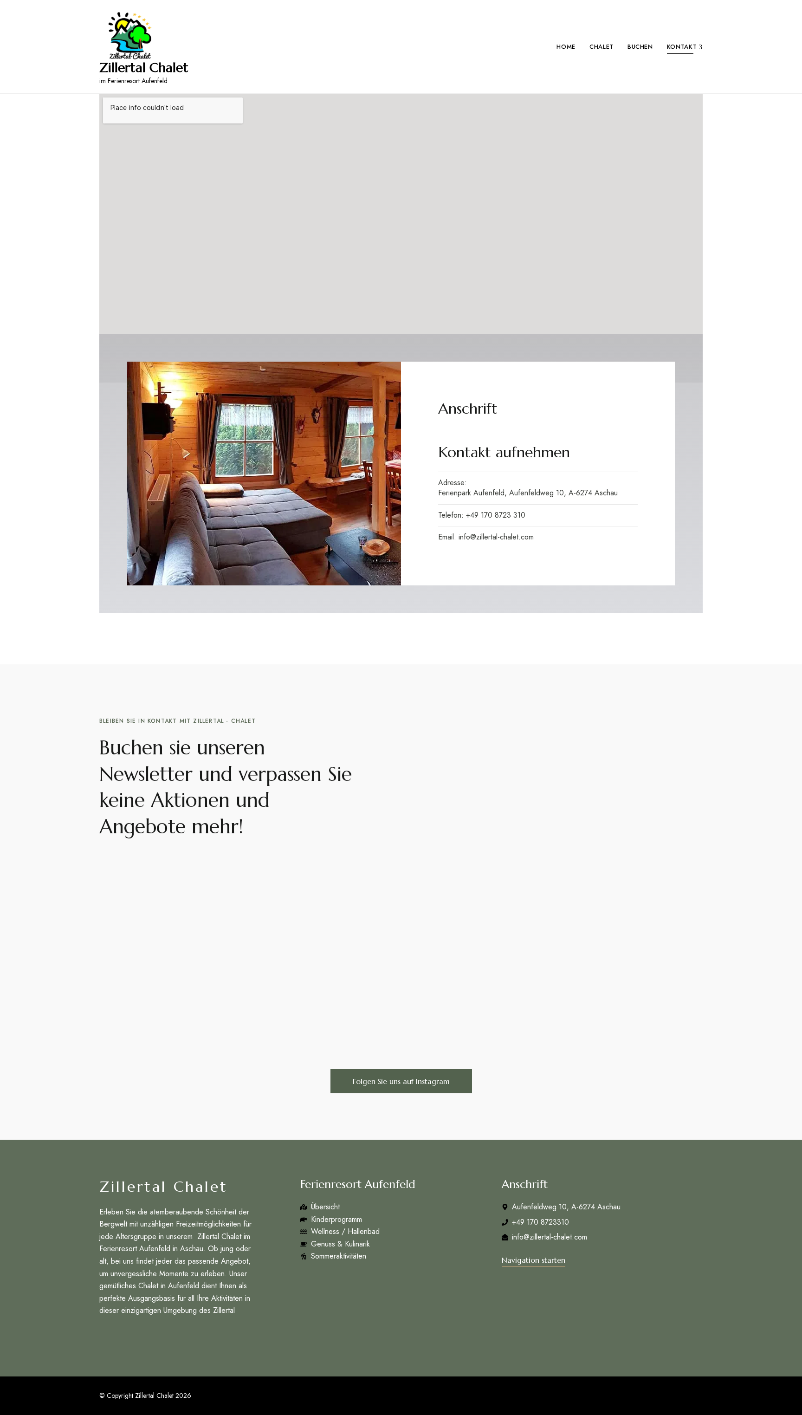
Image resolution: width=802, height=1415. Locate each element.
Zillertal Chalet (143, 68)
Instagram (120, 1335)
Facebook (102, 1335)
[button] (401, 1081)
